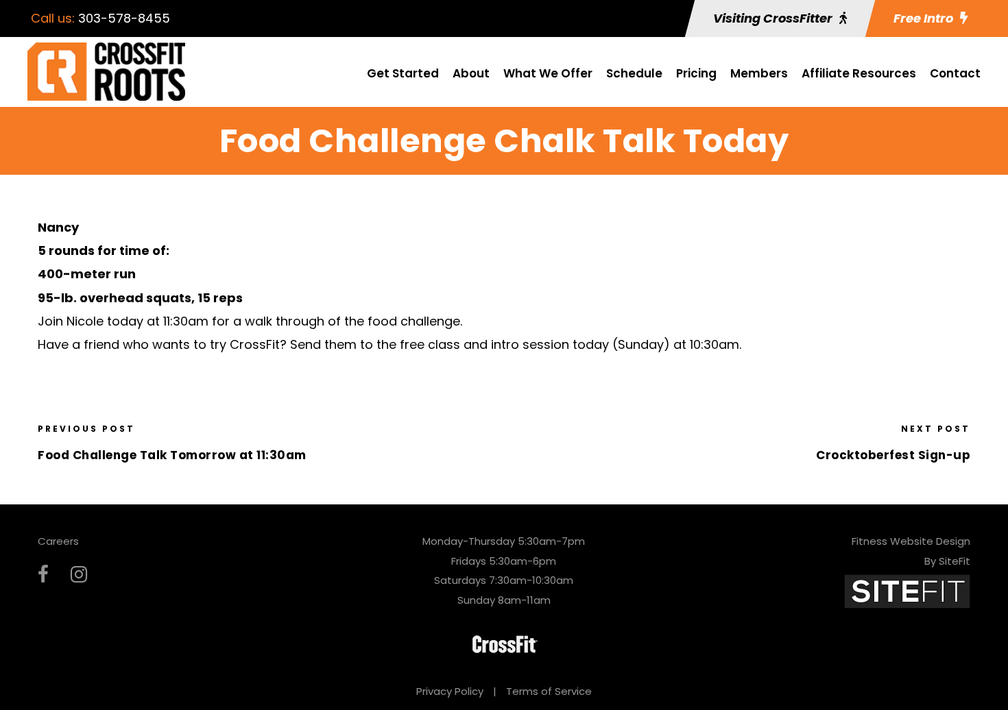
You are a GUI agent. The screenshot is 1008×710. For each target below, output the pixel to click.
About (471, 73)
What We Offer (547, 73)
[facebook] (43, 574)
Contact (955, 73)
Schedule (634, 73)
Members (759, 73)
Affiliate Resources (859, 73)
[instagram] (79, 574)
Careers (58, 541)
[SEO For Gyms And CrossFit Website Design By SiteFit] (907, 590)
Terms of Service (549, 691)
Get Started (403, 73)
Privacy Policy (449, 691)
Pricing (696, 73)
